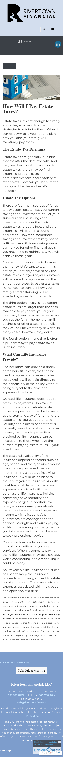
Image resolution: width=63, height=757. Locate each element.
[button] (48, 29)
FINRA (28, 715)
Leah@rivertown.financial (31, 702)
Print (9, 66)
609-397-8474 (16, 695)
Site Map (5, 750)
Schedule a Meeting (31, 670)
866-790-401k (47, 695)
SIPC (35, 715)
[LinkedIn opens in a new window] (58, 46)
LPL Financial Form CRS (14, 662)
